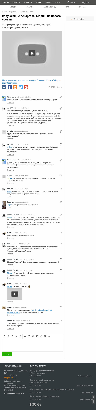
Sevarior (10, 202)
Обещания (28, 2)
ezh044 (10, 108)
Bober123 (11, 320)
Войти (88, 2)
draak (9, 307)
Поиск (72, 2)
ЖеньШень (11, 97)
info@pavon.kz (9, 377)
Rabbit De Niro (13, 215)
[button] (4, 336)
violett (10, 131)
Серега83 (13, 12)
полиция (82, 7)
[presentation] (4, 336)
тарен (10, 205)
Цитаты (48, 2)
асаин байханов (50, 7)
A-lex (9, 232)
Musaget (10, 243)
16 (60, 87)
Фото (57, 2)
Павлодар (13, 7)
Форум (38, 2)
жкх (67, 7)
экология (30, 7)
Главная (5, 2)
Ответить (10, 102)
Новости (16, 2)
